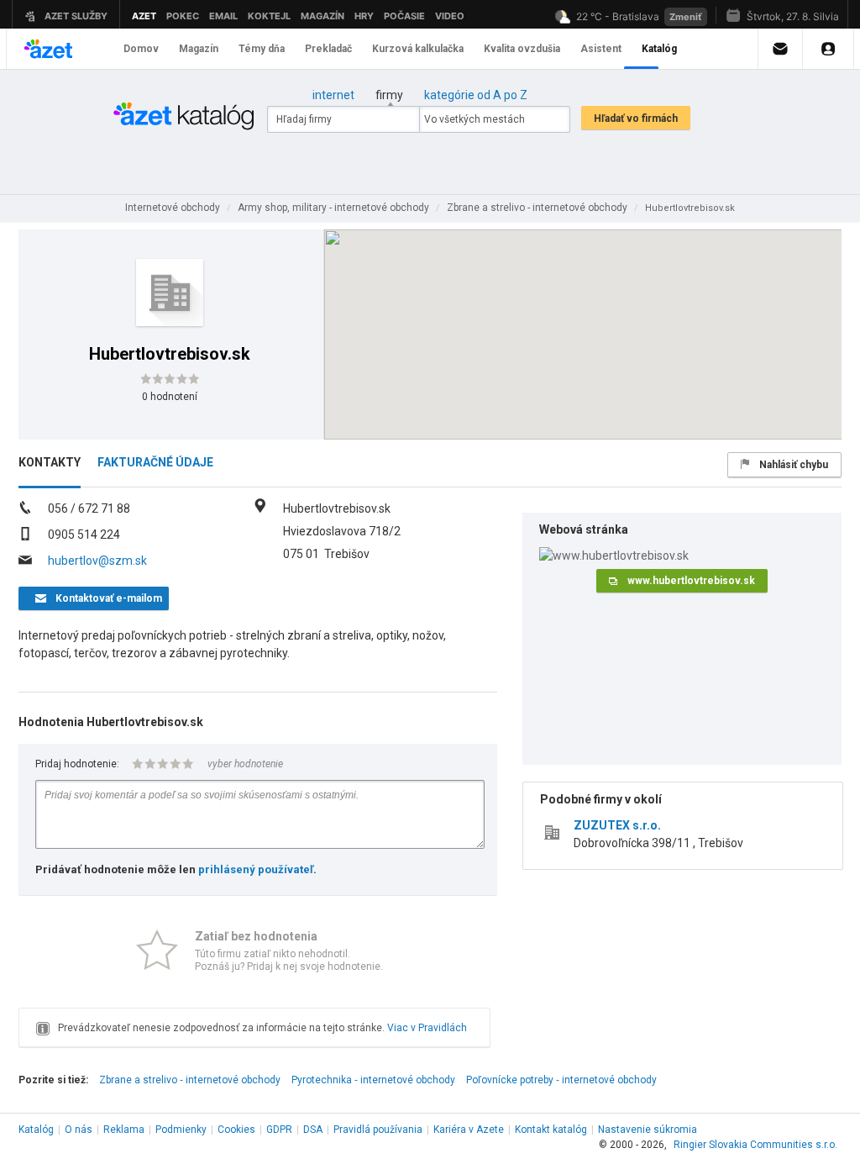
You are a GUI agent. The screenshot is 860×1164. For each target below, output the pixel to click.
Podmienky (181, 1129)
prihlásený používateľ (255, 869)
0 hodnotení (169, 397)
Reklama (123, 1129)
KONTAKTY (49, 462)
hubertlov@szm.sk (97, 560)
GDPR (279, 1129)
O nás (78, 1129)
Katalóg (36, 1129)
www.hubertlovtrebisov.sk (691, 581)
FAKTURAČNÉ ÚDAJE (155, 462)
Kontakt (551, 1129)
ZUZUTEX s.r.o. (617, 825)
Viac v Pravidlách (427, 1028)
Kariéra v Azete (468, 1129)
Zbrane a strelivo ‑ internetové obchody (190, 1080)
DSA (312, 1129)
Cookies (236, 1129)
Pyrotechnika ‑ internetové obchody (373, 1080)
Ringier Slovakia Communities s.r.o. (755, 1145)
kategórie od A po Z (475, 95)
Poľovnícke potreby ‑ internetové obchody (561, 1080)
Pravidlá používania (377, 1129)
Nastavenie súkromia (647, 1129)
